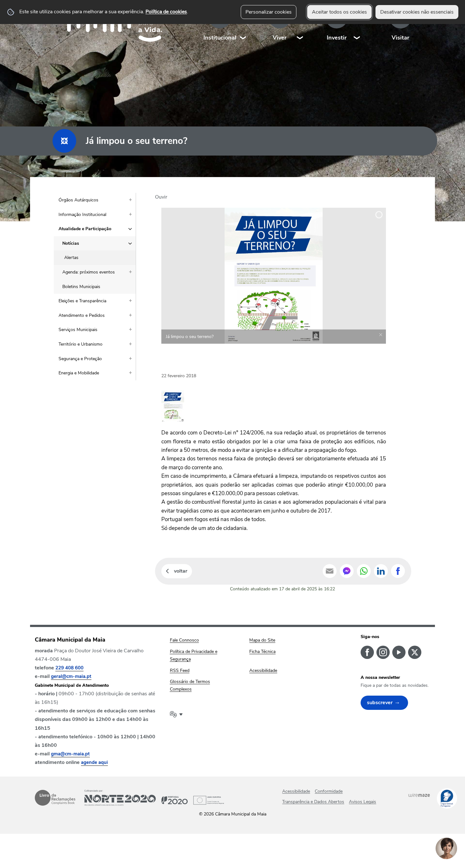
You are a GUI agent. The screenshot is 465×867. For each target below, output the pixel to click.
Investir (337, 37)
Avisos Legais (362, 802)
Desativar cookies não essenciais (417, 12)
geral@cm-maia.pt (71, 676)
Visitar (400, 37)
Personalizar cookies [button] (268, 12)
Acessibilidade (296, 791)
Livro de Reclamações (55, 798)
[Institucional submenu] (243, 25)
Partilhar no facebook (398, 571)
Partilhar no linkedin (381, 571)
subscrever (380, 702)
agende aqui (94, 762)
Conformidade (329, 791)
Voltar (180, 571)
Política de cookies (166, 11)
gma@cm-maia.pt (70, 754)
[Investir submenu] (357, 25)
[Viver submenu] (300, 25)
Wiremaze (419, 795)
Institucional (219, 37)
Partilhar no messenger (347, 571)
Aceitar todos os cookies (339, 12)
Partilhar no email (330, 571)
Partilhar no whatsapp (364, 571)
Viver (280, 37)
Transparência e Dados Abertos (313, 802)
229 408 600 (69, 668)
